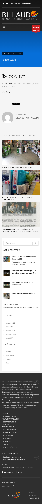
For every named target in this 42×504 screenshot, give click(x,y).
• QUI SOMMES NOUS (9, 430)
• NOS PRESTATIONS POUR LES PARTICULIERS (10, 417)
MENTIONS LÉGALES (8, 482)
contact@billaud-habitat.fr (16, 460)
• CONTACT (5, 444)
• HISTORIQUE (6, 438)
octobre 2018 (10, 330)
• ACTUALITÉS (6, 441)
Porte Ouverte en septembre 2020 (17, 167)
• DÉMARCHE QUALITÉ (9, 432)
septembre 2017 (11, 334)
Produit (8, 359)
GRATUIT (36, 28)
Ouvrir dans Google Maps (12, 472)
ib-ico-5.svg (6, 92)
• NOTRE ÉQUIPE (7, 435)
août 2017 (9, 338)
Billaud (8, 352)
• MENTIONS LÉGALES (9, 447)
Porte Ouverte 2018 (11, 304)
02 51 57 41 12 (26, 3)
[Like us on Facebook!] (13, 486)
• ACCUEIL (5, 413)
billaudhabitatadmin (13, 84)
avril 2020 (9, 327)
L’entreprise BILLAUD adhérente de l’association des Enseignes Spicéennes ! (20, 230)
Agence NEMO (34, 498)
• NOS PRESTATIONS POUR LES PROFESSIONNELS (9, 424)
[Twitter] (7, 3)
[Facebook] (3, 3)
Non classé (10, 355)
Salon (8, 363)
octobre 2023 (10, 323)
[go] (35, 243)
